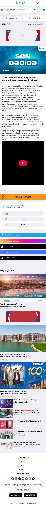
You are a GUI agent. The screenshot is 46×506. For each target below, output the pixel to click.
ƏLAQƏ (23, 462)
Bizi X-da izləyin (10, 258)
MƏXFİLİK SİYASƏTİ (23, 474)
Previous (2, 9)
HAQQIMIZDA (23, 470)
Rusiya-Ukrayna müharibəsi (14, 9)
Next (43, 9)
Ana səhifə (31, 24)
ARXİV (23, 466)
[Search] (43, 3)
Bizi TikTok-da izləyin (11, 247)
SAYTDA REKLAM (23, 458)
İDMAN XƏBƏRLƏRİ (23, 197)
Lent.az (5, 86)
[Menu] (3, 3)
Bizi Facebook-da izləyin (12, 252)
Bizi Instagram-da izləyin (12, 241)
